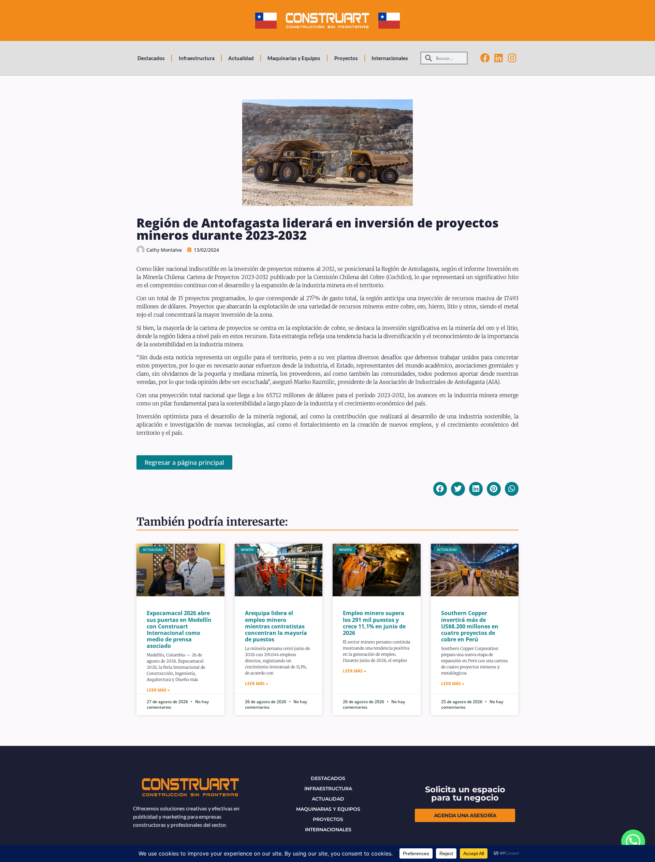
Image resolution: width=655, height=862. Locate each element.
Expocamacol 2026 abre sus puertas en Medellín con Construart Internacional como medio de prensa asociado (179, 629)
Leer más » (158, 690)
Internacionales (390, 58)
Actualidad (241, 58)
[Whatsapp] (633, 841)
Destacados (151, 58)
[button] (440, 489)
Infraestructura (197, 58)
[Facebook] (485, 58)
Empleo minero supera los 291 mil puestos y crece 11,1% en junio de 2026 (374, 623)
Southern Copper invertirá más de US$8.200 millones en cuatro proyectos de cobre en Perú (469, 626)
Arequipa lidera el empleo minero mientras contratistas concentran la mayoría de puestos (276, 626)
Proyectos (346, 58)
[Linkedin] (499, 58)
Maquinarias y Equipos (293, 58)
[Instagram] (512, 58)
